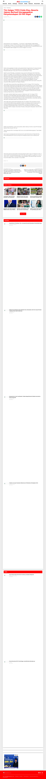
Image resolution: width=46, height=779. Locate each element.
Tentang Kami (26, 776)
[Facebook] (21, 166)
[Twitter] (23, 166)
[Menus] (4, 1)
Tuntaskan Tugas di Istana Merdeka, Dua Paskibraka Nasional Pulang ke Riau (9, 197)
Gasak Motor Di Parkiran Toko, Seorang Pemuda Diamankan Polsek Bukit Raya (25, 223)
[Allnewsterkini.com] (23, 1)
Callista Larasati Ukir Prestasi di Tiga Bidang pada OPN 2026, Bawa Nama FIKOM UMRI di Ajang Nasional (36, 209)
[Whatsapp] (41, 17)
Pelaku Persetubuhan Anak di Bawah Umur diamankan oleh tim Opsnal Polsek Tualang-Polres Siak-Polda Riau (25, 310)
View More (23, 213)
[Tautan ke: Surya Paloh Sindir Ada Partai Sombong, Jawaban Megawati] (6, 616)
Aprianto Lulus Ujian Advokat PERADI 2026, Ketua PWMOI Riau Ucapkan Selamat (10, 209)
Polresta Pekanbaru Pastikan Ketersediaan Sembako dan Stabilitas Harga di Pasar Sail (36, 197)
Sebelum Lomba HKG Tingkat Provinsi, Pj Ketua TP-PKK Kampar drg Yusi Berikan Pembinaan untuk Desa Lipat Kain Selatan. (33, 171)
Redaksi (21, 776)
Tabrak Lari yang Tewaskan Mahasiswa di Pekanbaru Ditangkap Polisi (23, 482)
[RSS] (25, 166)
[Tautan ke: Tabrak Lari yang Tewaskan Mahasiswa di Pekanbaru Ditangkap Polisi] (6, 525)
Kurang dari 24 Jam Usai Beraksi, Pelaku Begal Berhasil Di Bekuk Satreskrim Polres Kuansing (24, 397)
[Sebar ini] (35, 17)
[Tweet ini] (37, 17)
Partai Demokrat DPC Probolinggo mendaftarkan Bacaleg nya (22, 661)
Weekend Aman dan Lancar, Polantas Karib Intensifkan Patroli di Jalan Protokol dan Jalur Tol (23, 197)
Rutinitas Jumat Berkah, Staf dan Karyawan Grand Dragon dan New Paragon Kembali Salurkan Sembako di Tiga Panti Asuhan (23, 209)
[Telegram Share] (39, 17)
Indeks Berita (5, 777)
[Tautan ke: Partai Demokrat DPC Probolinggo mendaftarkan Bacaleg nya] (6, 703)
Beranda (16, 776)
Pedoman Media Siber (34, 776)
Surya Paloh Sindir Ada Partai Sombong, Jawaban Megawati (21, 574)
